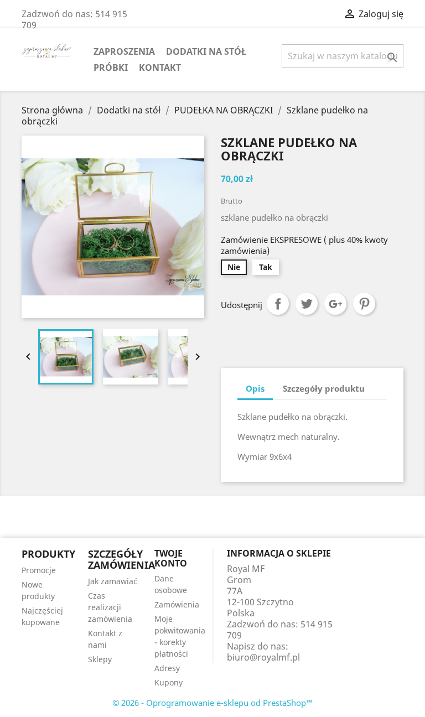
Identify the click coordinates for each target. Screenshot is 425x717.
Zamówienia (176, 604)
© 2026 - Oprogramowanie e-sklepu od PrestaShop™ (212, 702)
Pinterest (364, 304)
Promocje (39, 570)
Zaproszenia (124, 51)
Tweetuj (307, 304)
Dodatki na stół (206, 51)
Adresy (167, 668)
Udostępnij (278, 304)
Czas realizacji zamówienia (110, 607)
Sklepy (100, 659)
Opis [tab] (255, 388)
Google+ (335, 304)
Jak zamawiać (112, 581)
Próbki (111, 67)
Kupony (168, 682)
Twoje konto (170, 558)
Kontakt (160, 67)
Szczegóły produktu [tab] (324, 388)
